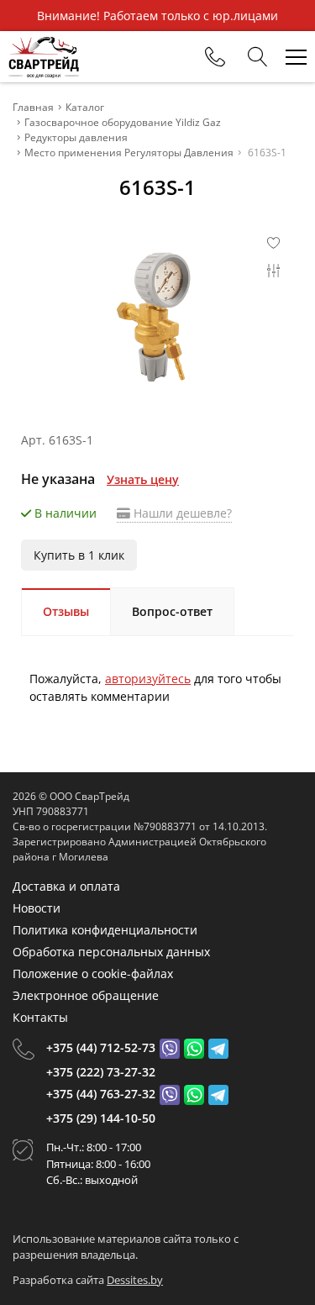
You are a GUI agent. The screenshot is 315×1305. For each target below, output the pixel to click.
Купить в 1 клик (79, 555)
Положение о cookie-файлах (93, 973)
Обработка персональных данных (111, 952)
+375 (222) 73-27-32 (100, 1072)
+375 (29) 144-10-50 (100, 1118)
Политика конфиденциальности (105, 930)
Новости (36, 908)
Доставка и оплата (66, 886)
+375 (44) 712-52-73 (100, 1047)
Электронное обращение (86, 995)
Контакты (40, 1017)
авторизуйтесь (148, 679)
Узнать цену (143, 479)
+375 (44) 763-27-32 (100, 1094)
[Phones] (215, 57)
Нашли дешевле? (181, 513)
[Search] (258, 57)
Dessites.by (135, 1279)
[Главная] (43, 56)
